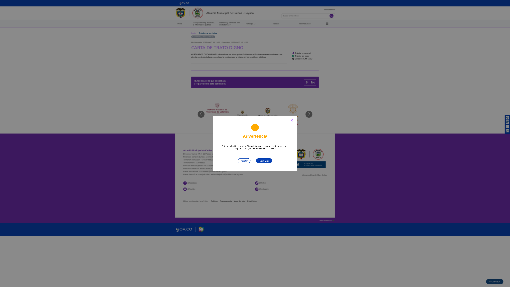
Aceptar (244, 161)
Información (264, 161)
